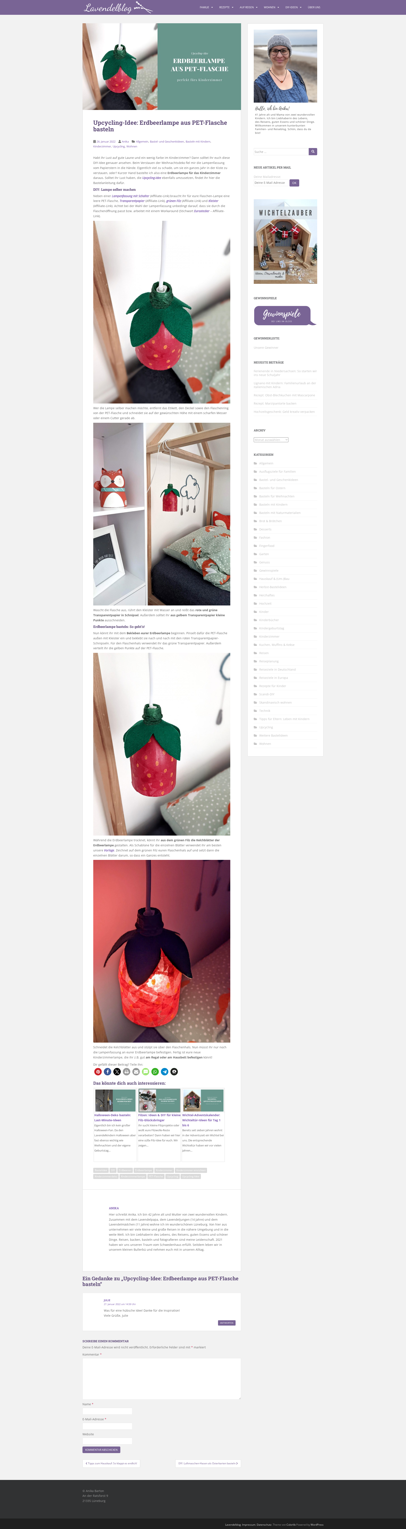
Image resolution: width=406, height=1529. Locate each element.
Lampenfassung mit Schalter (130, 196)
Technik (264, 711)
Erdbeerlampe (143, 1170)
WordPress (317, 1524)
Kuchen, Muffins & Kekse (277, 645)
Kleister (213, 201)
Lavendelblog (233, 1524)
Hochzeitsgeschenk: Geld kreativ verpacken (284, 412)
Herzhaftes (267, 595)
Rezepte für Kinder (272, 686)
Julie (107, 1300)
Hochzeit (265, 603)
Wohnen (269, 7)
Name (87, 1404)
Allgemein (142, 141)
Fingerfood (266, 546)
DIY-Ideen (291, 7)
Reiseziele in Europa (273, 678)
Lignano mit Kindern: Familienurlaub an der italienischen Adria (285, 385)
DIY (113, 1170)
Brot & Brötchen (270, 521)
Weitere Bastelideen (273, 735)
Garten (264, 554)
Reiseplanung (269, 661)
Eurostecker (202, 211)
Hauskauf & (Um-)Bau (274, 579)
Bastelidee (101, 1170)
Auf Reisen (247, 7)
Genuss (264, 562)
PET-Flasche (156, 1176)
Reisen (264, 653)
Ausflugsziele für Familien (277, 471)
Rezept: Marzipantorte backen (275, 403)
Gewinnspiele (268, 570)
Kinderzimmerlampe (133, 1176)
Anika (125, 141)
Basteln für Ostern (272, 488)
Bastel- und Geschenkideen (167, 141)
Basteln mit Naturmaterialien (280, 513)
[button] (98, 1071)
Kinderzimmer (102, 146)
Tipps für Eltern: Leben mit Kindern (284, 719)
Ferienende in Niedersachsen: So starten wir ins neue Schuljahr (285, 373)
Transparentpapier (132, 201)
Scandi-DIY (266, 694)
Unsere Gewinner (266, 348)
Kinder (264, 612)
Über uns (314, 7)
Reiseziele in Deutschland (277, 669)
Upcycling (119, 146)
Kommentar (92, 1354)
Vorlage (109, 850)
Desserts (265, 529)
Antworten (226, 1322)
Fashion (264, 537)
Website (88, 1434)
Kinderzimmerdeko (106, 1176)
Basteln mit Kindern (198, 141)
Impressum (248, 1524)
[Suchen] (313, 151)
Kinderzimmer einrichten (191, 1170)
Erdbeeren (125, 1170)
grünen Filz (173, 201)
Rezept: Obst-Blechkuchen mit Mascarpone (284, 395)
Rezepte (224, 7)
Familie (204, 7)
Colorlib (291, 1524)
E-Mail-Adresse (94, 1419)
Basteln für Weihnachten (277, 496)
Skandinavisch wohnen (275, 702)
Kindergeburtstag (271, 628)
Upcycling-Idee (151, 178)
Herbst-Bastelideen (273, 587)
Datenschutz (264, 1524)
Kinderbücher (269, 620)
